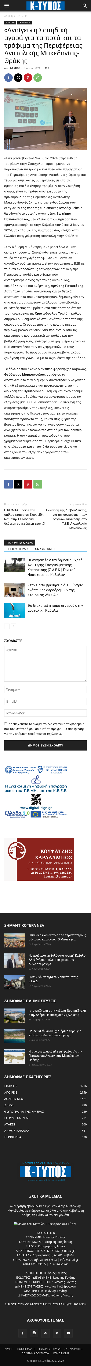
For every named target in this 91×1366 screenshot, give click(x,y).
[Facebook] (8, 77)
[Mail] (45, 1333)
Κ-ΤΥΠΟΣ (15, 68)
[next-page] (13, 626)
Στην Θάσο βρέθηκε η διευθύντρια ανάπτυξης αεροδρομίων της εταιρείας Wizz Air (55, 590)
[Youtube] (68, 1333)
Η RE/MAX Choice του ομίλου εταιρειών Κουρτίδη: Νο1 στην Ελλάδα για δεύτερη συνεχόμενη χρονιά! (24, 517)
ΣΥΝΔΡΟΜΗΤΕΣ (74, 1349)
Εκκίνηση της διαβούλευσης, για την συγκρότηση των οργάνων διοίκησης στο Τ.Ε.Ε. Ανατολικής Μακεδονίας (66, 519)
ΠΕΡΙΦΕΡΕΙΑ (24, 22)
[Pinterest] (28, 77)
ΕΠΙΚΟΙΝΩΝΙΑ (61, 1353)
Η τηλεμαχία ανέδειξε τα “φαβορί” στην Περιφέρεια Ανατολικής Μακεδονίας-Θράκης (55, 1056)
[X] (18, 77)
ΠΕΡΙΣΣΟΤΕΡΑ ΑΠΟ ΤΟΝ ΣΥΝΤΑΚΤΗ (31, 549)
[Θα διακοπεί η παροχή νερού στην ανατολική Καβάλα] (14, 610)
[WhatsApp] (37, 77)
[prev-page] (7, 626)
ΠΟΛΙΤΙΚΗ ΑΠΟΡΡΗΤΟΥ (35, 1353)
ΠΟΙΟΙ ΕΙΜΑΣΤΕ (26, 1349)
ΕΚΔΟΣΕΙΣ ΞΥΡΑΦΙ (50, 1349)
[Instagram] (34, 1333)
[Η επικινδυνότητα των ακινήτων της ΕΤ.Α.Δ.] (14, 982)
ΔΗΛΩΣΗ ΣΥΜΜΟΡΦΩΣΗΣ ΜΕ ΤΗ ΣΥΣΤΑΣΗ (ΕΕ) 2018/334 (45, 1304)
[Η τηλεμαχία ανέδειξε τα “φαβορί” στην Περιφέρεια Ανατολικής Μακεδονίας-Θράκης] (14, 1056)
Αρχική (8, 16)
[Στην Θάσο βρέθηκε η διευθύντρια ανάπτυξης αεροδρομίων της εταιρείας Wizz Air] (14, 590)
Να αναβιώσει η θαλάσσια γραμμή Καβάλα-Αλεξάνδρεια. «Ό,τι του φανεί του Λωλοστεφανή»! (57, 960)
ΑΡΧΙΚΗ (9, 1349)
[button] (7, 5)
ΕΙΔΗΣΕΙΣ (22, 16)
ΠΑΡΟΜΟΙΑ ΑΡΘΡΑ (20, 543)
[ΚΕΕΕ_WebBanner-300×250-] (36, 817)
